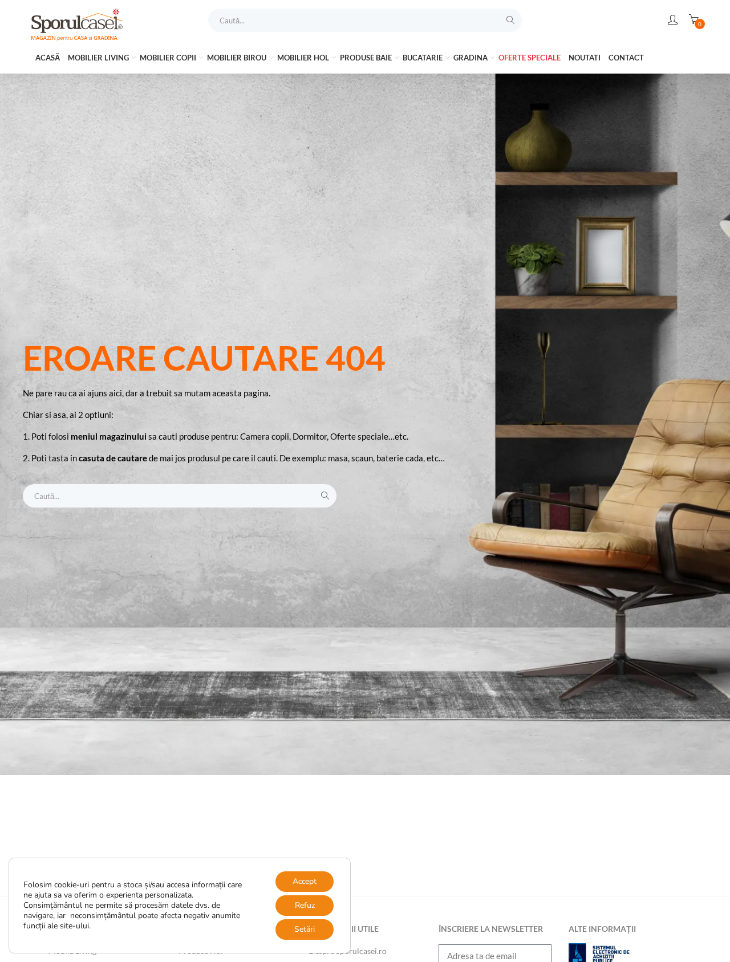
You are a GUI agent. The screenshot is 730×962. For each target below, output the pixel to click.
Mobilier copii (169, 57)
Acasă (47, 57)
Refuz (305, 905)
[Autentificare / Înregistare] (673, 20)
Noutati (585, 57)
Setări (304, 929)
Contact (626, 57)
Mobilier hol (304, 57)
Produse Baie (367, 57)
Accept (305, 881)
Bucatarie (423, 57)
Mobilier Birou (237, 57)
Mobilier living (99, 57)
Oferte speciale (529, 57)
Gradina (471, 57)
